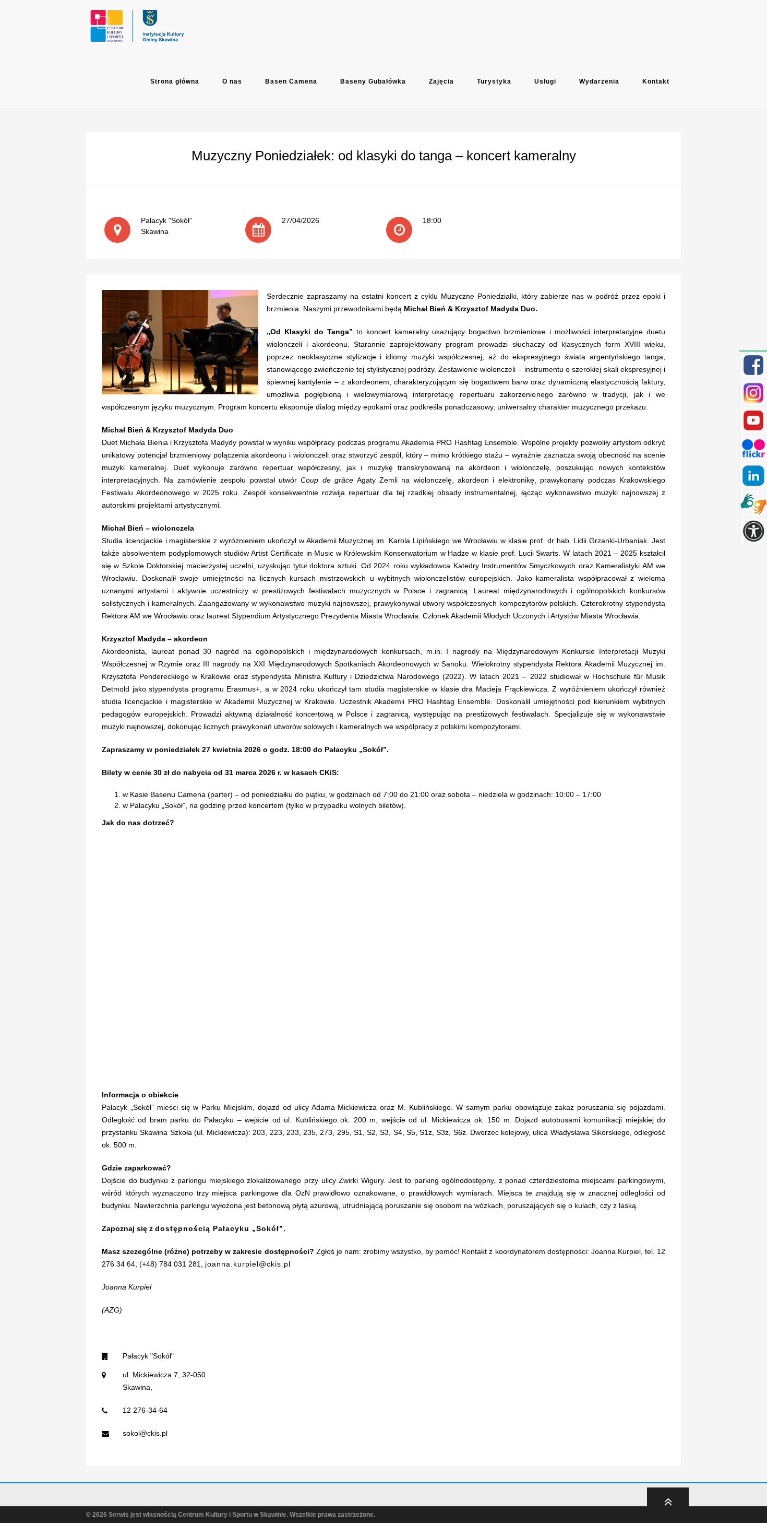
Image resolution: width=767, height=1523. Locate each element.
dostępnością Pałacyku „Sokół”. (220, 1228)
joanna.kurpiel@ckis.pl (248, 1264)
